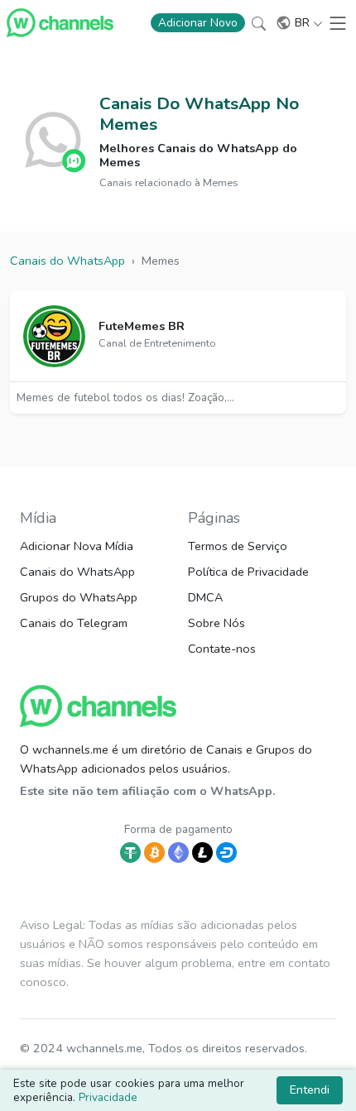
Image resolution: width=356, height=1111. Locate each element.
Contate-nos (222, 648)
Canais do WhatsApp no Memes (199, 114)
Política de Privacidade (248, 571)
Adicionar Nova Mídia (76, 546)
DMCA (205, 597)
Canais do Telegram (73, 623)
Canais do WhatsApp (77, 571)
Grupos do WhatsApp (78, 597)
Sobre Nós (216, 623)
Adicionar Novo (198, 23)
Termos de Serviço (237, 546)
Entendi (310, 1089)
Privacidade (108, 1097)
